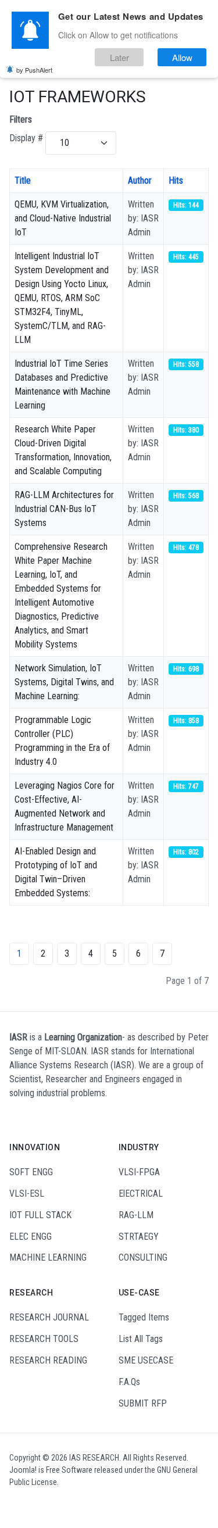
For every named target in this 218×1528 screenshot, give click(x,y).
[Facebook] (17, 1503)
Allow (182, 57)
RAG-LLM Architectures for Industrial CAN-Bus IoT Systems (64, 508)
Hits (176, 180)
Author (140, 180)
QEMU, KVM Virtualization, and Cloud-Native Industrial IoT (63, 218)
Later (119, 57)
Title (23, 180)
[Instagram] (31, 1503)
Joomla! (23, 1470)
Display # (26, 138)
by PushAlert (34, 69)
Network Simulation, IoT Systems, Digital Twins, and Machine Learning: (64, 682)
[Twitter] (61, 1503)
